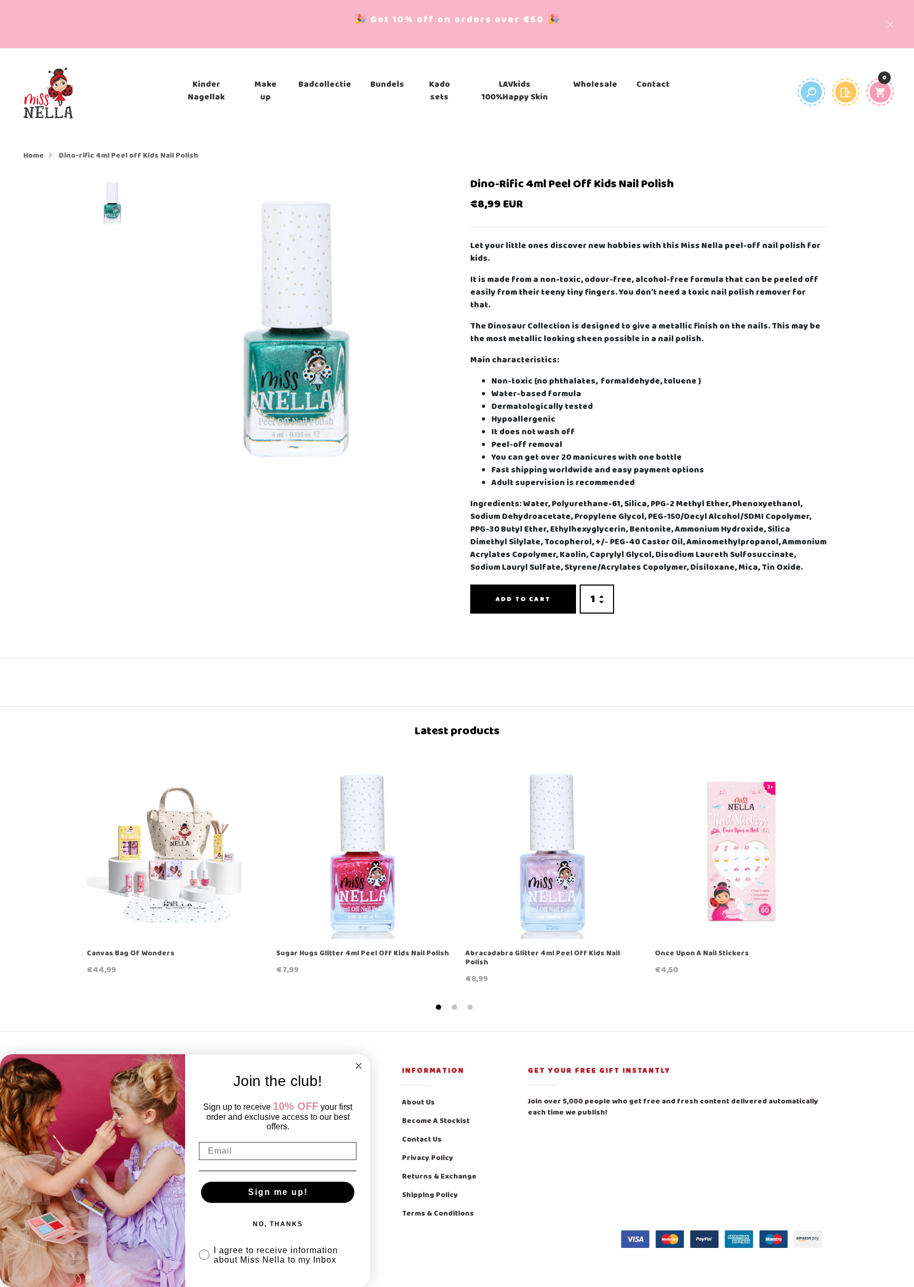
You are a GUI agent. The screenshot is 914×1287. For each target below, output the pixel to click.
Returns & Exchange (439, 1177)
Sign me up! (278, 1192)
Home (33, 156)
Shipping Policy (430, 1195)
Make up (265, 91)
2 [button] (455, 1008)
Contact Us (422, 1140)
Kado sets (439, 91)
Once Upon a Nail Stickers (702, 954)
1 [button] (439, 1008)
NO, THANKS (278, 1224)
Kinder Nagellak (206, 91)
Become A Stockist (436, 1121)
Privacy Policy (427, 1158)
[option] (112, 207)
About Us (418, 1103)
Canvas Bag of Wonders (131, 954)
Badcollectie (324, 85)
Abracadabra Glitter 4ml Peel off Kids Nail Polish (542, 958)
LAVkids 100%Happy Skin (514, 91)
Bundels (387, 85)
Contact (653, 85)
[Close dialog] (358, 1066)
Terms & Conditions (438, 1214)
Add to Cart (523, 599)
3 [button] (471, 1008)
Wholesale (595, 85)
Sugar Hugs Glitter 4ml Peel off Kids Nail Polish (362, 954)
